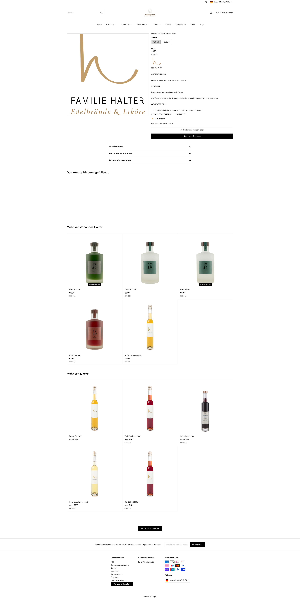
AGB (112, 562)
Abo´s (192, 24)
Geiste (168, 24)
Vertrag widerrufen (122, 584)
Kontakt (114, 568)
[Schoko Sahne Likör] (81, 198)
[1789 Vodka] (205, 266)
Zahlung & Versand (118, 580)
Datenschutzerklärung (120, 565)
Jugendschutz (116, 574)
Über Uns (114, 577)
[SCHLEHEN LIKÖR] (150, 479)
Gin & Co (110, 24)
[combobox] (85, 12)
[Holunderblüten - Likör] (94, 479)
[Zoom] (108, 74)
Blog (202, 24)
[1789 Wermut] (94, 332)
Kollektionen (165, 33)
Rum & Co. (125, 24)
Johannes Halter (91, 227)
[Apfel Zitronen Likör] (150, 332)
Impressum (115, 571)
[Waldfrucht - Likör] (150, 413)
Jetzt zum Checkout (192, 136)
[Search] (101, 12)
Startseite (155, 33)
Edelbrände (142, 24)
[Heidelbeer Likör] (205, 413)
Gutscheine (181, 24)
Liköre (156, 24)
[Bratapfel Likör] (94, 411)
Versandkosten (168, 123)
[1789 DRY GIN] (150, 266)
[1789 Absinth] (94, 266)
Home (99, 24)
